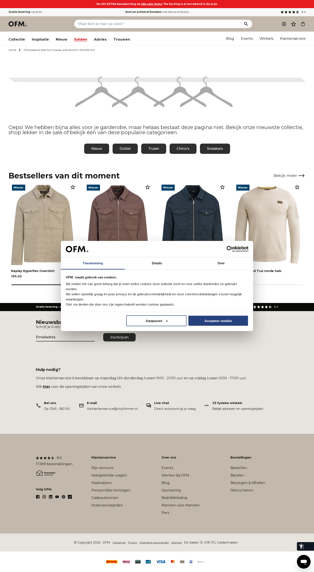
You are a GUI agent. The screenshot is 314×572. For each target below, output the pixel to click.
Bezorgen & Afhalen (247, 483)
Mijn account (102, 468)
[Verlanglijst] (293, 23)
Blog (230, 39)
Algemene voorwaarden (154, 542)
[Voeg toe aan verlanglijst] (72, 187)
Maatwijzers (101, 483)
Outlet (125, 149)
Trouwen (121, 39)
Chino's (183, 149)
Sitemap (176, 542)
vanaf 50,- (26, 11)
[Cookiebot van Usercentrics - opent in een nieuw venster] (229, 249)
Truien (153, 149)
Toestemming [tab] (93, 263)
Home (12, 49)
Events (247, 39)
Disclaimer (119, 542)
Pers (165, 513)
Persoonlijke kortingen (111, 490)
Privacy (132, 542)
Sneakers (215, 149)
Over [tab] (221, 263)
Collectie (17, 39)
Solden (80, 39)
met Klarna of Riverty (157, 11)
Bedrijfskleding (174, 498)
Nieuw (61, 39)
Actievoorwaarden (107, 505)
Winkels (266, 39)
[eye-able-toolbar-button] (301, 546)
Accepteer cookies (218, 320)
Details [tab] (157, 263)
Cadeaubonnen (104, 498)
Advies (100, 39)
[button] (293, 23)
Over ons (168, 457)
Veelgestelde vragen (109, 475)
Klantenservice (292, 39)
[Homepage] (18, 23)
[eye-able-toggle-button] (309, 546)
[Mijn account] (284, 23)
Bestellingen (240, 457)
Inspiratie (40, 39)
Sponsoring (171, 490)
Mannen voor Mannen (180, 505)
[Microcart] (302, 23)
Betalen (237, 475)
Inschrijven (119, 337)
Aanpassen (154, 320)
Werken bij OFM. (175, 475)
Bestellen (238, 468)
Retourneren (241, 490)
